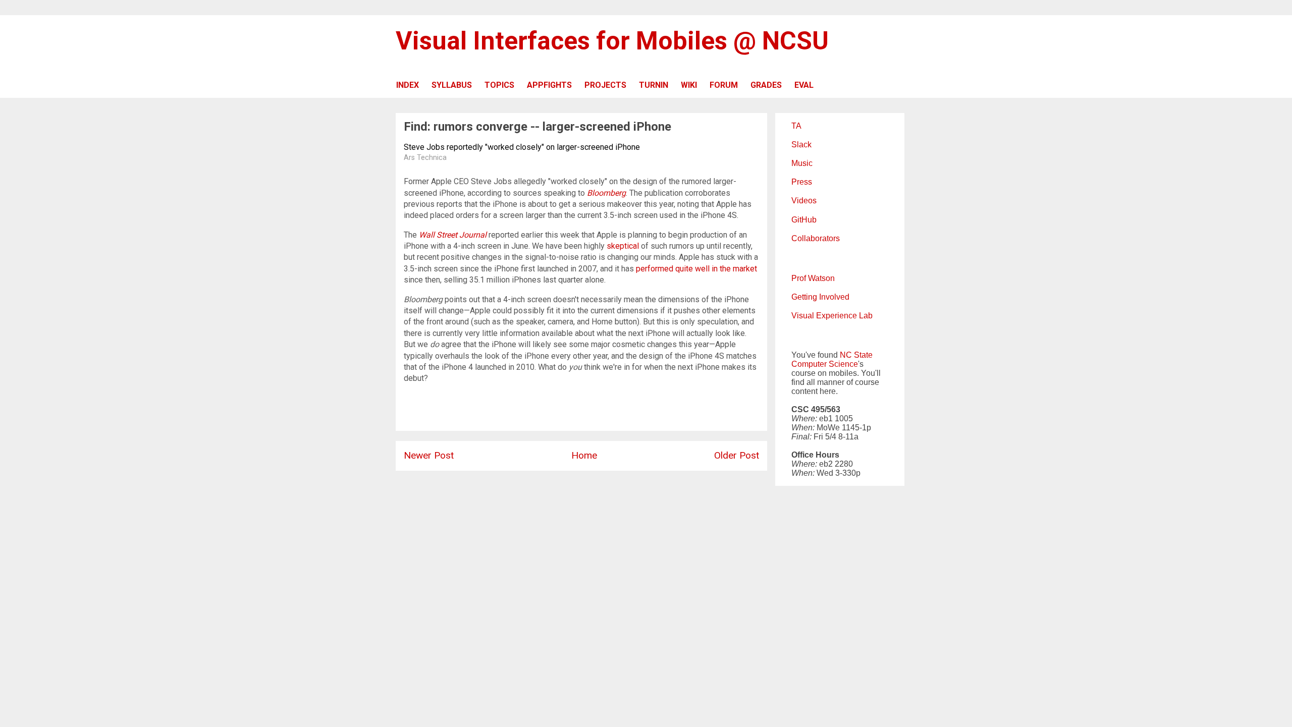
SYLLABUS (452, 85)
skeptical (623, 246)
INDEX (407, 85)
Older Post (736, 455)
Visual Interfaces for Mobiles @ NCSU (612, 40)
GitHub (804, 219)
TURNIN (653, 85)
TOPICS (499, 85)
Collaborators (815, 238)
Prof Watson (813, 278)
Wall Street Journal (453, 235)
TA (796, 126)
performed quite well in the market (696, 268)
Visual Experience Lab (832, 315)
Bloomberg (606, 193)
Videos (804, 200)
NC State (856, 355)
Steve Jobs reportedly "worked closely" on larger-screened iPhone (522, 147)
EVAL (804, 85)
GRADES (766, 85)
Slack (801, 144)
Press (801, 182)
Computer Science (824, 364)
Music (802, 163)
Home (584, 455)
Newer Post (429, 455)
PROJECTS (605, 85)
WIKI (689, 85)
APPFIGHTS (549, 85)
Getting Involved (820, 297)
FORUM (724, 85)
